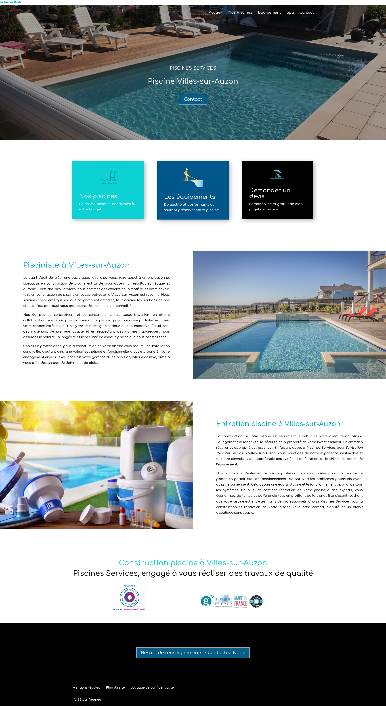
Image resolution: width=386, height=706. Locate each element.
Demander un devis (269, 193)
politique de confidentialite (152, 687)
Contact (307, 13)
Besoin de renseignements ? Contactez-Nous (193, 652)
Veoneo (95, 699)
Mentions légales (86, 687)
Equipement (269, 13)
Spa (290, 13)
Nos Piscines (240, 13)
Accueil (215, 13)
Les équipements (189, 197)
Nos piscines (98, 196)
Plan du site (115, 687)
